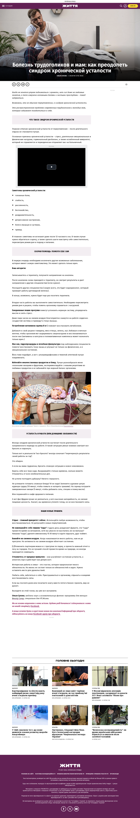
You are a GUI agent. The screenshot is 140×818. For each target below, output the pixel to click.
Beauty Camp (18, 598)
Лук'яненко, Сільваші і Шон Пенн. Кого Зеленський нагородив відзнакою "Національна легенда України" (68, 733)
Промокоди (114, 774)
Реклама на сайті (27, 774)
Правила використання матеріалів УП (70, 774)
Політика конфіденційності (45, 774)
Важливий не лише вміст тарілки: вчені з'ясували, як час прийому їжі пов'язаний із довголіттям (69, 693)
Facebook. (35, 606)
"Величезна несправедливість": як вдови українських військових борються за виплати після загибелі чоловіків (109, 733)
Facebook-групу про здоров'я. (46, 614)
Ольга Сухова (62, 76)
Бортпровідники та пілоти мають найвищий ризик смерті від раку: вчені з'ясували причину (28, 693)
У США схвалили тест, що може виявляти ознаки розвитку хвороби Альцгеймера (29, 732)
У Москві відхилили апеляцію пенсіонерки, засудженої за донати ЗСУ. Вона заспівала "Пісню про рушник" (109, 694)
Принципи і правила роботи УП (97, 774)
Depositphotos (68, 426)
